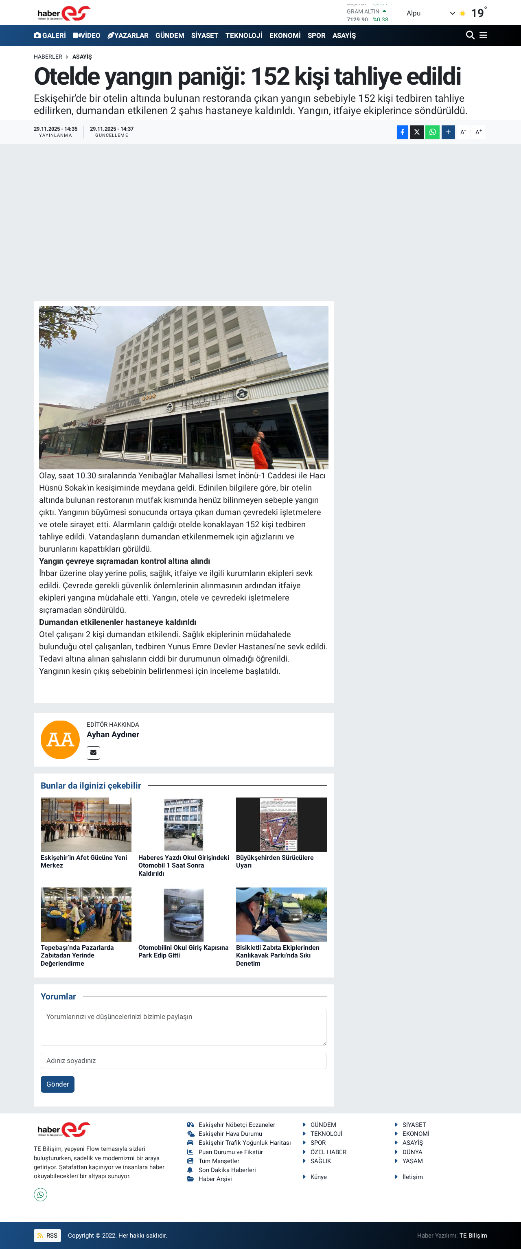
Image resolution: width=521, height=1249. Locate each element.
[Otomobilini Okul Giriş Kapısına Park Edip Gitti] (183, 914)
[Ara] (471, 35)
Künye (319, 1177)
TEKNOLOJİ (244, 35)
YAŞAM (413, 1161)
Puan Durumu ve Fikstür (231, 1152)
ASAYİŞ (344, 35)
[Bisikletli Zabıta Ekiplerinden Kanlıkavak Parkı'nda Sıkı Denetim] (281, 914)
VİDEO (91, 35)
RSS (51, 1235)
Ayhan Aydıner (113, 734)
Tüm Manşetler (219, 1161)
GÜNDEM (169, 35)
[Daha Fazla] (448, 132)
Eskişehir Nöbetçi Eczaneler (237, 1124)
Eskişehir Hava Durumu (230, 1133)
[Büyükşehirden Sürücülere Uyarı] (281, 824)
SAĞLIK (321, 1161)
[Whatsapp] (40, 1194)
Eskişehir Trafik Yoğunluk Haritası (245, 1142)
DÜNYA (412, 1152)
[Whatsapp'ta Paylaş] (432, 132)
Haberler (48, 56)
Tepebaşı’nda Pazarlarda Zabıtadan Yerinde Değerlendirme (77, 955)
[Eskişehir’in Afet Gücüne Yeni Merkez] (86, 824)
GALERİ (54, 35)
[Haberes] (64, 12)
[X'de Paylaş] (417, 132)
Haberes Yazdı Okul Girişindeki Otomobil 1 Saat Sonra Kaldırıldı (183, 865)
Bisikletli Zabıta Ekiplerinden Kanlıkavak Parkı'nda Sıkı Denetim (278, 955)
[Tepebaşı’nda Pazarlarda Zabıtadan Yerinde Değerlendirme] (86, 914)
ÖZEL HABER (328, 1152)
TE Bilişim (473, 1235)
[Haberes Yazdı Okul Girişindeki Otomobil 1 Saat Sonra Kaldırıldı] (183, 824)
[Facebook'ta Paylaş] (402, 132)
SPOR (317, 35)
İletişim (413, 1177)
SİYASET (205, 35)
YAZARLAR (131, 35)
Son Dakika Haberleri (227, 1170)
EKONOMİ (285, 35)
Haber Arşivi (215, 1179)
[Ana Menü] (482, 35)
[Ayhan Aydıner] (60, 739)
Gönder (57, 1084)
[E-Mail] (93, 753)
